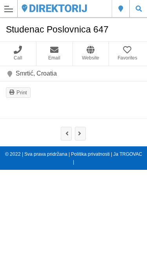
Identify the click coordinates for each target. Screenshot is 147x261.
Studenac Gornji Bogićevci (66, 133)
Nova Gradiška (120, 8)
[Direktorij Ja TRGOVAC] (54, 8)
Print (21, 92)
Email (54, 58)
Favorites (127, 58)
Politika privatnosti (90, 154)
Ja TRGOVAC (127, 154)
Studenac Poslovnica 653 (80, 133)
